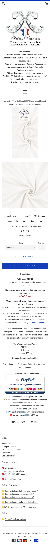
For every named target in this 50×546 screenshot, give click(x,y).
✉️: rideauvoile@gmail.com (13, 471)
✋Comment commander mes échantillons (20, 502)
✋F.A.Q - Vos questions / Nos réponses (19, 507)
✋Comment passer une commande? (18, 494)
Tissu (21, 243)
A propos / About (9, 447)
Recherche (6, 443)
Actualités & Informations (15, 519)
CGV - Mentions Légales (12, 450)
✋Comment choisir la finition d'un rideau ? (20, 491)
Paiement (6, 453)
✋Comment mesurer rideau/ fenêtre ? (18, 497)
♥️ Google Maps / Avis (11, 479)
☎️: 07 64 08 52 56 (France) (13, 474)
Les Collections (8, 456)
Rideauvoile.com (24, 533)
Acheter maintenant (25, 266)
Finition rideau (38, 322)
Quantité (41, 243)
